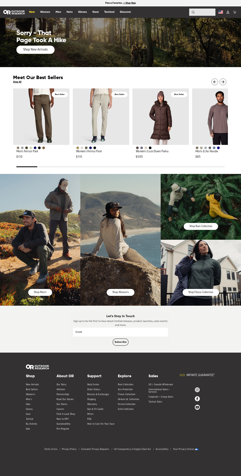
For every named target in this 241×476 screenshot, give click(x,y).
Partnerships (63, 394)
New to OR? (63, 419)
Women (45, 12)
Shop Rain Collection (201, 226)
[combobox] (202, 12)
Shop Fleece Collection (200, 292)
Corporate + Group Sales (161, 397)
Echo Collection (126, 409)
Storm (210, 148)
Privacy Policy (69, 449)
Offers (90, 414)
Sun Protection (125, 389)
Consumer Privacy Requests (95, 449)
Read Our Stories (65, 399)
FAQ (89, 419)
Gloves (29, 409)
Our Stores (62, 404)
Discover (125, 12)
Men (58, 12)
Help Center (93, 384)
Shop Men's (40, 292)
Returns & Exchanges (98, 394)
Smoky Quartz (141, 148)
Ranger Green (86, 148)
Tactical (29, 419)
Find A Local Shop (66, 414)
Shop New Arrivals (35, 49)
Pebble (205, 148)
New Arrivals (32, 384)
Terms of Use (51, 449)
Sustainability (64, 424)
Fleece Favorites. (114, 3)
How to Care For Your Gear (100, 424)
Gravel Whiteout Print (201, 148)
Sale (28, 429)
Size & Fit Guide (95, 409)
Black (94, 148)
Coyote (43, 148)
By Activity (31, 424)
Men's (29, 399)
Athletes (61, 389)
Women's (30, 394)
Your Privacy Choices (183, 449)
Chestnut (137, 148)
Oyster (146, 148)
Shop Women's (120, 292)
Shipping (91, 399)
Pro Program (63, 429)
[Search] (184, 12)
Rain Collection (125, 384)
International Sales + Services (159, 390)
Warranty (92, 404)
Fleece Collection (126, 394)
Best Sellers (32, 389)
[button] (234, 12)
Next (223, 82)
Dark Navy (35, 148)
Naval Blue (218, 148)
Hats (28, 404)
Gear (28, 414)
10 (214, 167)
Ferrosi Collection (127, 404)
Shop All (17, 82)
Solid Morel (18, 148)
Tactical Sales (155, 402)
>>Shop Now (129, 3)
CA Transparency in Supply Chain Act (133, 449)
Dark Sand (77, 148)
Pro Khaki (31, 148)
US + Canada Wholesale (161, 384)
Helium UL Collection (128, 399)
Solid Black (39, 148)
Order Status (93, 389)
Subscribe (121, 342)
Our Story (61, 384)
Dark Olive (26, 148)
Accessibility (162, 449)
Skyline (214, 148)
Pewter (22, 148)
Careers (60, 409)
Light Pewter (82, 148)
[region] (120, 3)
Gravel (197, 148)
